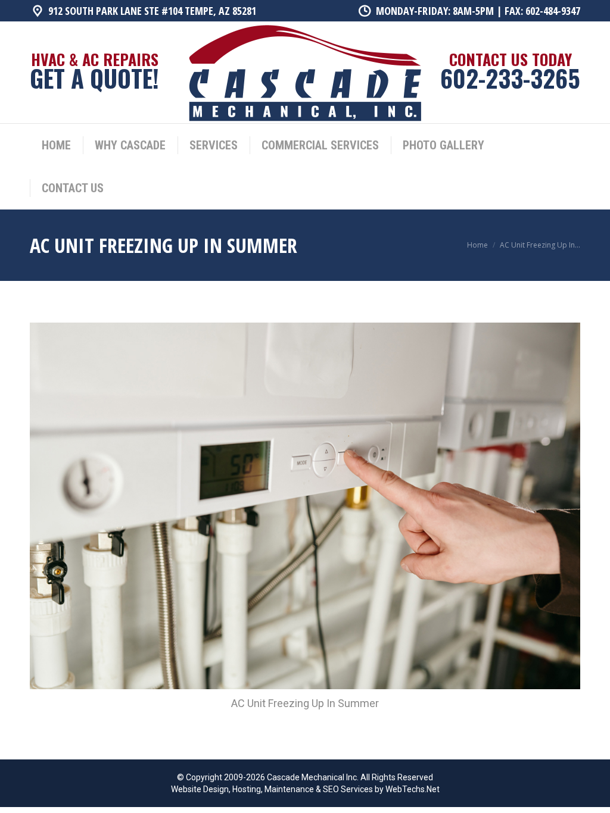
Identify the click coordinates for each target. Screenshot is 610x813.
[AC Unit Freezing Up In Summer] (305, 506)
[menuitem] (56, 145)
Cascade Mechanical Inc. (313, 777)
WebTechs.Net (412, 789)
